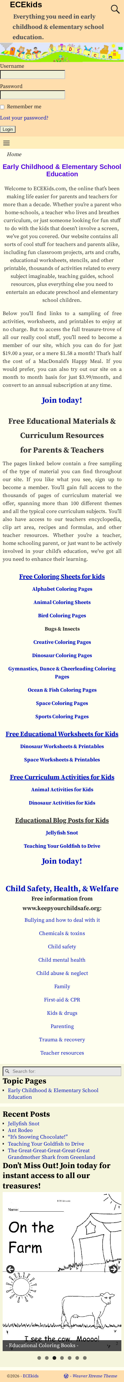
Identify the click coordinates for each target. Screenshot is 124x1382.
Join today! (62, 400)
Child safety (62, 946)
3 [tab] (54, 1358)
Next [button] (113, 1270)
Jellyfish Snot (62, 832)
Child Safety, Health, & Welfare (62, 889)
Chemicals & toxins (62, 933)
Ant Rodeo (20, 1130)
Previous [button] (11, 1270)
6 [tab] (77, 1358)
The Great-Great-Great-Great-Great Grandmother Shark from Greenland (51, 1154)
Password (11, 86)
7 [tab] (85, 1358)
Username (12, 66)
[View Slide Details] (62, 1271)
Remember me (24, 106)
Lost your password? (24, 118)
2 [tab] (47, 1358)
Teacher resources (62, 1053)
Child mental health (62, 960)
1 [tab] (39, 1358)
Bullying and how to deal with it (62, 920)
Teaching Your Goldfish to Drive (62, 846)
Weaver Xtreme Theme (94, 1376)
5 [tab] (69, 1358)
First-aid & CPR (62, 999)
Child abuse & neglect (62, 973)
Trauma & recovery (62, 1039)
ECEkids (26, 4)
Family (62, 986)
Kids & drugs (62, 1013)
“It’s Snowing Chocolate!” (38, 1137)
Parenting (62, 1026)
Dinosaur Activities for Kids (62, 803)
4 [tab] (62, 1358)
